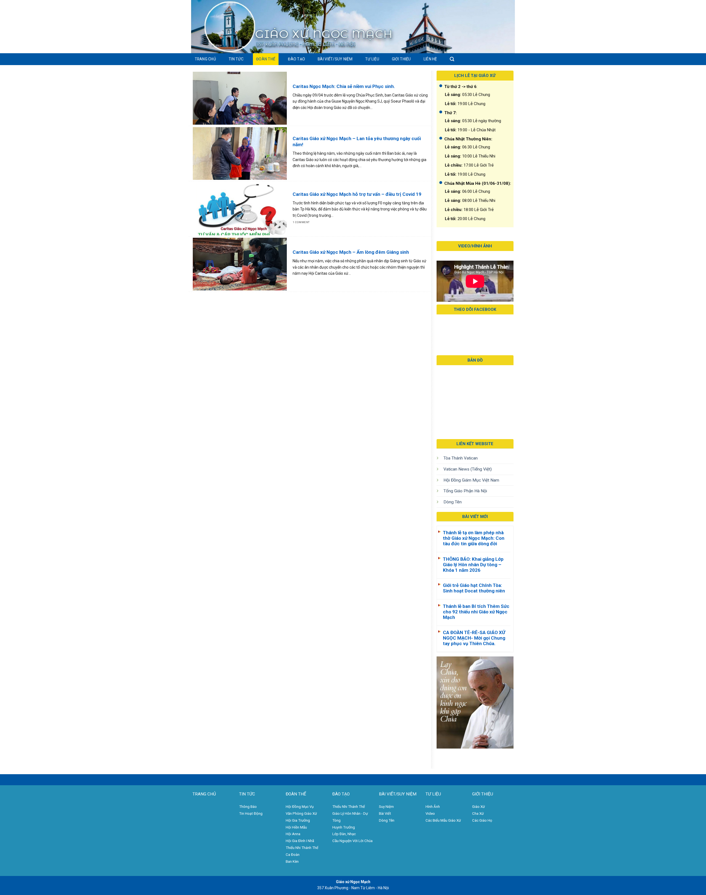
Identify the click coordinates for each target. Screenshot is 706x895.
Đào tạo (296, 59)
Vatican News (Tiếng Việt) (467, 469)
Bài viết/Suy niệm (335, 59)
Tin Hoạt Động (251, 813)
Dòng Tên (452, 501)
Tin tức (236, 59)
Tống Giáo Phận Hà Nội (465, 490)
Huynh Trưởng (343, 827)
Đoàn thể (265, 59)
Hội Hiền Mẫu (296, 827)
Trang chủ (205, 59)
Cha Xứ (478, 813)
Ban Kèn (292, 861)
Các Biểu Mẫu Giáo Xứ (443, 820)
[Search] (452, 59)
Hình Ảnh (433, 807)
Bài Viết (385, 813)
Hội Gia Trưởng (298, 820)
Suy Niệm (386, 807)
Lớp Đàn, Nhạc (344, 834)
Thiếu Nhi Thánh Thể (348, 807)
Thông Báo (248, 807)
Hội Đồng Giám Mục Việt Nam (471, 480)
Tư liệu (372, 59)
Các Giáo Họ (482, 820)
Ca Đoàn (292, 855)
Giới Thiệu (401, 59)
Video (430, 813)
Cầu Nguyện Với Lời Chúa (352, 841)
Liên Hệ (430, 59)
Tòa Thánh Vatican (460, 458)
